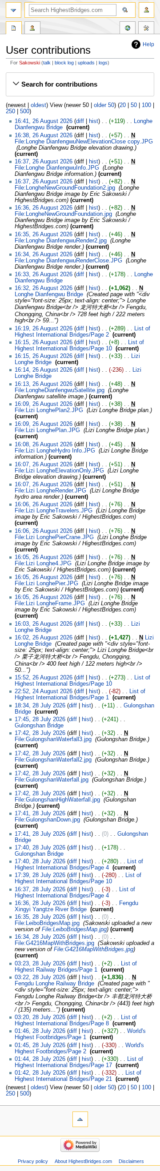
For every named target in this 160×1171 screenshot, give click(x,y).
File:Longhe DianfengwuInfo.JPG (57, 168)
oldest (38, 105)
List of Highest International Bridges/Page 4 (79, 864)
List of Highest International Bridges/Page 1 (80, 694)
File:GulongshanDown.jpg (47, 820)
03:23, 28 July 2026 (40, 964)
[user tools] (146, 10)
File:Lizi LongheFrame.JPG (50, 603)
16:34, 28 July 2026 (40, 937)
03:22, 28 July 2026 (40, 977)
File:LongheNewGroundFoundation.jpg (63, 214)
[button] (80, 84)
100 (146, 105)
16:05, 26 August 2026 (43, 557)
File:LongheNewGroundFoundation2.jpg (65, 188)
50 (134, 105)
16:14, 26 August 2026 (43, 370)
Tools (146, 29)
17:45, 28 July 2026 (40, 719)
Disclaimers (131, 1161)
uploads (86, 62)
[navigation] (13, 10)
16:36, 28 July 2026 (40, 903)
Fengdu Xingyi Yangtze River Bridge (76, 906)
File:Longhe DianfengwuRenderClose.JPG (68, 261)
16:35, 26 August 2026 (43, 234)
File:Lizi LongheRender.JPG (50, 491)
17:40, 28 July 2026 (40, 848)
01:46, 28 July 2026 (40, 1031)
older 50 (104, 105)
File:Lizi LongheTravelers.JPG (53, 511)
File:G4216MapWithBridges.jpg (54, 943)
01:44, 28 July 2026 (40, 1059)
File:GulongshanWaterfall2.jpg (53, 760)
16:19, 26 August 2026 (43, 328)
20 (123, 105)
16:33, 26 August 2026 (43, 274)
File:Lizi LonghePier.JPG (46, 583)
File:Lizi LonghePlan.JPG (47, 430)
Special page (13, 29)
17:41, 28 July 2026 (40, 813)
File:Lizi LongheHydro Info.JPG (55, 451)
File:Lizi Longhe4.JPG (43, 563)
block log (64, 62)
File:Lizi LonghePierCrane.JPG (54, 537)
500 (24, 111)
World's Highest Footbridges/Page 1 (80, 1034)
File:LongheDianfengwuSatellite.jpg (59, 390)
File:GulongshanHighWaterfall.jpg (57, 800)
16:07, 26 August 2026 (43, 464)
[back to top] (80, 1119)
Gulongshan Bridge (39, 725)
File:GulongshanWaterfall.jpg (51, 780)
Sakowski (29, 62)
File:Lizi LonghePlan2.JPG (49, 410)
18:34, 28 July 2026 (40, 706)
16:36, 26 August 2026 (43, 208)
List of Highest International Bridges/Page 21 (78, 1076)
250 (10, 111)
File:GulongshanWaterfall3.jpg (53, 739)
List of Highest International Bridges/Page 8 (76, 1020)
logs (103, 62)
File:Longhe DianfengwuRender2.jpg (61, 241)
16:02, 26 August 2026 (43, 638)
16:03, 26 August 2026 (43, 624)
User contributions (32, 29)
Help (148, 44)
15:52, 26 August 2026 (43, 678)
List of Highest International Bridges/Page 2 (82, 331)
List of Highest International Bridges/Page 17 (79, 1062)
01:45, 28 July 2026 (40, 1045)
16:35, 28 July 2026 (40, 917)
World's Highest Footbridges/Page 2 (79, 1048)
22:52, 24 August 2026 (43, 691)
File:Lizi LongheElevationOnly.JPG (59, 471)
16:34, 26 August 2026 (43, 254)
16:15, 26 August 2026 (43, 342)
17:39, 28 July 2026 (40, 875)
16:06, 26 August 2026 (43, 504)
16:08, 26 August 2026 (43, 444)
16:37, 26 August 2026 (43, 162)
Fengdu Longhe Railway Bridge (54, 983)
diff (80, 121)
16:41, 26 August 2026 (43, 121)
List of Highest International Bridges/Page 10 (79, 345)
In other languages (127, 29)
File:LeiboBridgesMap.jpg (47, 923)
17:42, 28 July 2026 (40, 733)
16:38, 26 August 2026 (43, 135)
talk (47, 62)
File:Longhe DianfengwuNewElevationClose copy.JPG (84, 142)
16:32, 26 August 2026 (43, 288)
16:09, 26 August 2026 (43, 404)
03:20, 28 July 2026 (40, 1017)
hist (93, 121)
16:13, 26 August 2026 (43, 384)
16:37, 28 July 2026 (40, 889)
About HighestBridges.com (83, 1161)
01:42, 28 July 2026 (40, 1073)
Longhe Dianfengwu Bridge (49, 294)
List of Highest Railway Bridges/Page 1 (76, 967)
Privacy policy (33, 1161)
